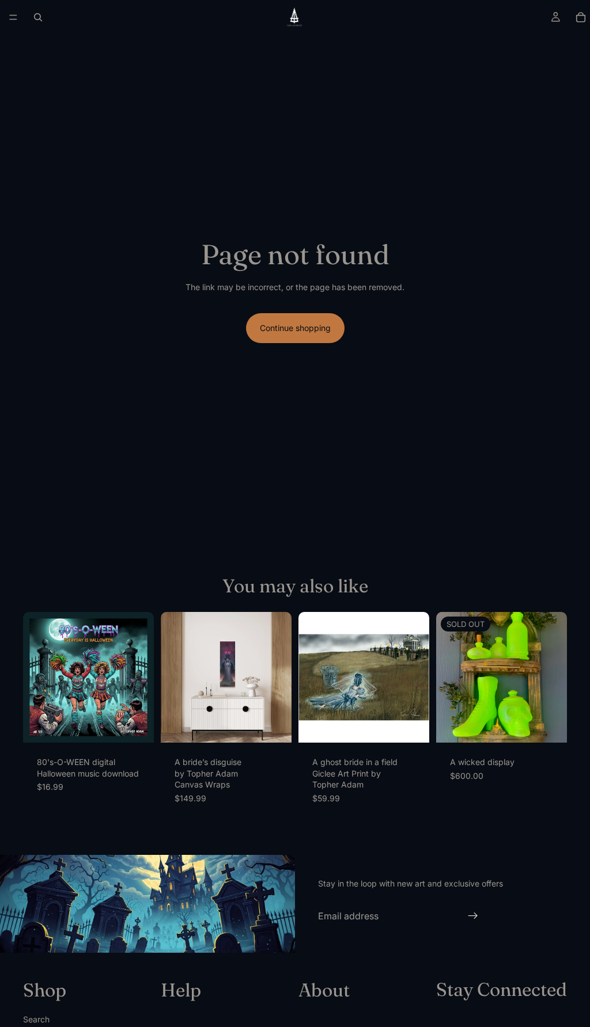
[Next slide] (141, 677)
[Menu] (13, 17)
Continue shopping (295, 328)
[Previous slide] (35, 677)
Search (36, 1019)
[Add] (136, 724)
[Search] (38, 17)
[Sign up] (473, 916)
